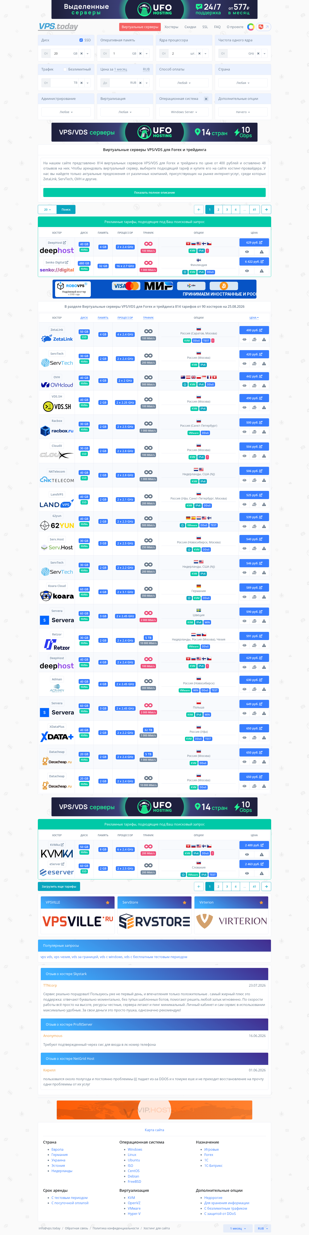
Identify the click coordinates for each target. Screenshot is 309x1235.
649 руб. (252, 704)
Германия (60, 1154)
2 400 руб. (253, 845)
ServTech (56, 354)
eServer (55, 864)
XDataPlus (57, 727)
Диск (84, 318)
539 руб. (252, 517)
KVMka (55, 845)
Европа (57, 1149)
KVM (131, 1197)
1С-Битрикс (213, 1165)
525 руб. (252, 495)
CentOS (134, 1170)
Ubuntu (134, 1160)
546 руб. (252, 563)
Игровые (211, 1149)
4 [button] (235, 209)
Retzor (57, 634)
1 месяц (120, 69)
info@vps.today (49, 1228)
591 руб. (252, 636)
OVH (57, 377)
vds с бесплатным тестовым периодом (155, 957)
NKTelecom (57, 471)
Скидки (190, 27)
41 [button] (254, 209)
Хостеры (171, 27)
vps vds (46, 957)
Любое (64, 112)
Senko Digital (55, 262)
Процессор (125, 318)
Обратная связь (76, 1228)
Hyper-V (134, 1213)
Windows (135, 1149)
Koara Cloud (57, 586)
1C (206, 1160)
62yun (57, 516)
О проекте (235, 27)
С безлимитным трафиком (225, 1208)
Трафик (148, 318)
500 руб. (252, 422)
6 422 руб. (253, 261)
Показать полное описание (154, 192)
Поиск (66, 209)
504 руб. (252, 447)
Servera (57, 611)
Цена (253, 318)
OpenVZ (134, 1203)
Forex (208, 1154)
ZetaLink (57, 330)
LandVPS (57, 494)
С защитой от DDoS (220, 1213)
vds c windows (111, 957)
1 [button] (210, 209)
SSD (88, 40)
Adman (57, 679)
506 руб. (252, 471)
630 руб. (252, 680)
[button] (266, 209)
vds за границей (85, 957)
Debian (133, 1176)
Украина (58, 1160)
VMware (134, 1208)
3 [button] (227, 209)
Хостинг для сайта (157, 1228)
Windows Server (182, 112)
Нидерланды (62, 1170)
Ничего (241, 112)
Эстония (58, 1165)
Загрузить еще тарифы (59, 886)
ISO (130, 1165)
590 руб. (252, 612)
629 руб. (252, 242)
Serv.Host (57, 539)
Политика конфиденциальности (116, 1228)
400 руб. (252, 330)
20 (46, 209)
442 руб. (252, 376)
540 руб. (252, 539)
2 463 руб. (253, 864)
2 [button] (218, 209)
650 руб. (252, 728)
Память (103, 318)
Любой (182, 83)
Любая (241, 83)
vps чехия (62, 957)
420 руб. (252, 354)
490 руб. (252, 398)
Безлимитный (79, 69)
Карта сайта (154, 1130)
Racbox (57, 421)
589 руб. (252, 587)
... (244, 209)
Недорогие (213, 1197)
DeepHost (55, 243)
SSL (205, 27)
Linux (132, 1154)
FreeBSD (134, 1181)
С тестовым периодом (70, 1197)
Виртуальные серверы (140, 27)
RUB (146, 69)
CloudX (57, 446)
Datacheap (57, 752)
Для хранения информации (226, 1203)
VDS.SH (57, 396)
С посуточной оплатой (70, 1203)
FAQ (217, 27)
